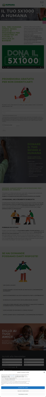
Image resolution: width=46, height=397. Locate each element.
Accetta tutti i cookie (23, 387)
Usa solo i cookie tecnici (23, 390)
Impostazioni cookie (23, 394)
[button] (44, 372)
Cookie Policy (12, 375)
